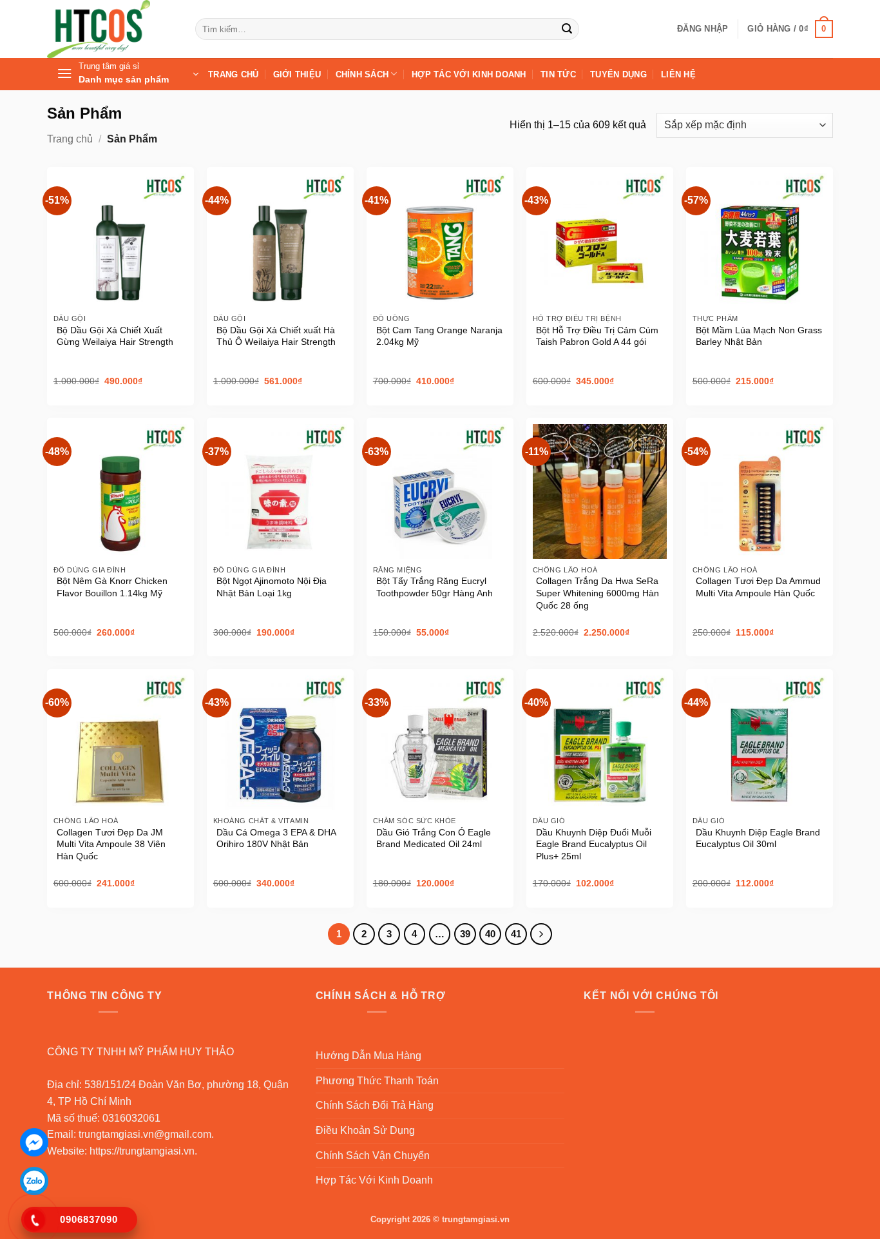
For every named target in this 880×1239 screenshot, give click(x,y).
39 (465, 933)
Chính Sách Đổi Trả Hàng (375, 1105)
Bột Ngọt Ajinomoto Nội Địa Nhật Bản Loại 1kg (271, 587)
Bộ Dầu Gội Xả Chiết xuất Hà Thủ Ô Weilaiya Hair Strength (276, 336)
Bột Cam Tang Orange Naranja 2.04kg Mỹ (439, 336)
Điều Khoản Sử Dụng (365, 1130)
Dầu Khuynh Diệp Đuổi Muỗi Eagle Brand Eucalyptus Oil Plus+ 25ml (593, 844)
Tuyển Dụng (618, 74)
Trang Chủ (233, 74)
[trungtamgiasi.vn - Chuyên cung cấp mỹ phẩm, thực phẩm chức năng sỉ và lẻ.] (111, 29)
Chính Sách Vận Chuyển (373, 1155)
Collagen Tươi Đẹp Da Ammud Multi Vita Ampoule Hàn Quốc (758, 587)
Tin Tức (558, 74)
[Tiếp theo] (541, 934)
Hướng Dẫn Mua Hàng (368, 1055)
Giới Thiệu (297, 74)
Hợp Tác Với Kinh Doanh (469, 74)
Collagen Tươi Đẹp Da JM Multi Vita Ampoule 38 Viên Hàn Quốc (111, 844)
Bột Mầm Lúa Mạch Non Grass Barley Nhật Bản (759, 336)
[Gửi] (567, 29)
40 (490, 933)
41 (516, 933)
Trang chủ (70, 138)
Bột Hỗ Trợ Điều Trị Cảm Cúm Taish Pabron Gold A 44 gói (597, 336)
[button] (702, 29)
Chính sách (362, 74)
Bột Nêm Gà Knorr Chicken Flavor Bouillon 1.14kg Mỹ (112, 587)
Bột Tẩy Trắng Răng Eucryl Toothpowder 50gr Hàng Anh (434, 587)
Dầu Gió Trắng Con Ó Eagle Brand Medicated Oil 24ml (433, 838)
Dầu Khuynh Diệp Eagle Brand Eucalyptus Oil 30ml (758, 838)
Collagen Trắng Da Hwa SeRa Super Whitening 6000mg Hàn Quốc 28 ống (597, 593)
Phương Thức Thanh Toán (377, 1080)
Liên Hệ (678, 74)
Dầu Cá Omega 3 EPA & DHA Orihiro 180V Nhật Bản (276, 838)
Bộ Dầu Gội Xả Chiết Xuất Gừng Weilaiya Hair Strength (115, 336)
